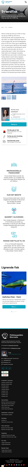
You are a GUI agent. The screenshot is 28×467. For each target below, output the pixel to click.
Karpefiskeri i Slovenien (7, 412)
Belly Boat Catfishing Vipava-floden (8, 402)
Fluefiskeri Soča (4, 396)
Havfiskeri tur (4, 420)
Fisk (6, 27)
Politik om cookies (10, 462)
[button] (25, 85)
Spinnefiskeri (4, 400)
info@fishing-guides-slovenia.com (18, 114)
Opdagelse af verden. (16, 348)
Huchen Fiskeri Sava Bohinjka (7, 408)
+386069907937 (16, 117)
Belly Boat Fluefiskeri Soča (6, 384)
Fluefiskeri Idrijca (4, 392)
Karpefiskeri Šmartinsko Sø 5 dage (8, 435)
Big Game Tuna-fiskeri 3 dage (7, 427)
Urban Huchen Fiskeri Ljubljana (7, 405)
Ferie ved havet (5, 425)
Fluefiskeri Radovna (5, 389)
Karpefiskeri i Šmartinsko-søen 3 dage (8, 436)
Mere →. (14, 307)
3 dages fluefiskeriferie (5, 442)
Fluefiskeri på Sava (5, 386)
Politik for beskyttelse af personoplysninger (14, 460)
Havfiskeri (4, 418)
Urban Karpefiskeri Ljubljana (6, 414)
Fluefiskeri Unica (4, 394)
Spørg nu (14, 124)
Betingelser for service (14, 459)
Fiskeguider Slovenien (13, 345)
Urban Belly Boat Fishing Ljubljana (8, 403)
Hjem (2, 27)
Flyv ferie (3, 440)
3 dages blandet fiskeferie (6, 451)
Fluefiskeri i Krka (4, 391)
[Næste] (25, 283)
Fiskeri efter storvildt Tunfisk (7, 422)
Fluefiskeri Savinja (4, 387)
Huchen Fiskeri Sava (5, 407)
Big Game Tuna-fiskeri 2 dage (7, 429)
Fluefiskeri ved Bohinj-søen (6, 382)
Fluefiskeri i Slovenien (7, 380)
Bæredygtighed (18, 462)
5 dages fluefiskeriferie (5, 444)
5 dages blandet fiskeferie (6, 450)
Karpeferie (4, 433)
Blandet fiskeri (5, 448)
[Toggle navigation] (25, 2)
